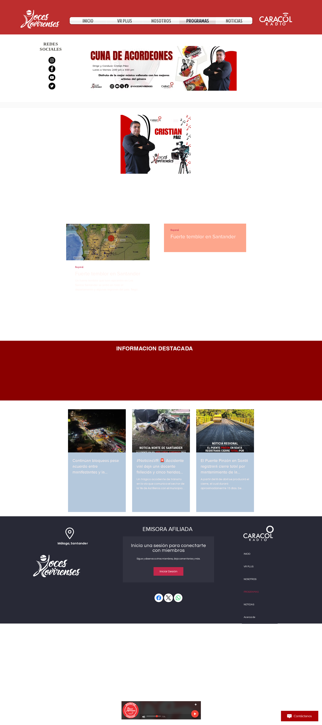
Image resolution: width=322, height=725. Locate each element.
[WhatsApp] (178, 598)
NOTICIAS (249, 604)
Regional (79, 266)
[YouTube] (51, 77)
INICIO (247, 554)
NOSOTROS (250, 579)
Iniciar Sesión (168, 571)
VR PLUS (248, 566)
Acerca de (249, 617)
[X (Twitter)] (168, 598)
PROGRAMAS (251, 592)
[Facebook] (51, 68)
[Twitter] (51, 86)
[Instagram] (51, 59)
